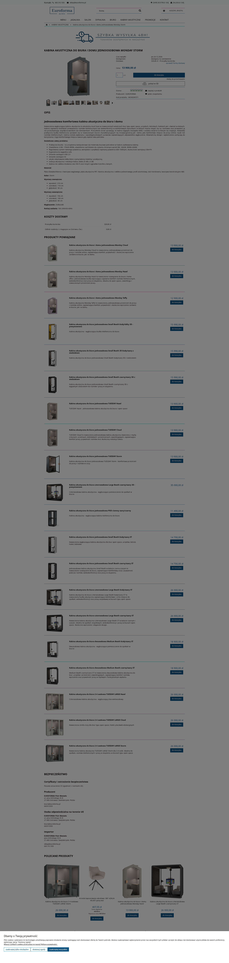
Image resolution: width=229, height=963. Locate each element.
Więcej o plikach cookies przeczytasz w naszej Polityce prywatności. (30, 944)
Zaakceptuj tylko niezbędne (17, 949)
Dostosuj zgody (39, 949)
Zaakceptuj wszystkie (58, 949)
